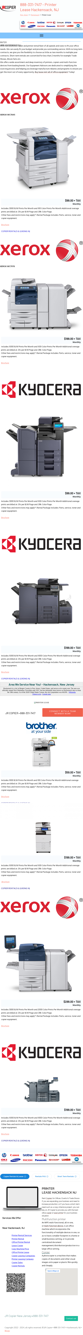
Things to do (36, 694)
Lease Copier (17, 1245)
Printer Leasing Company (23, 1259)
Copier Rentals (18, 1266)
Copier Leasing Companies (23, 1256)
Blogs (7, 1331)
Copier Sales (17, 1262)
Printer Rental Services (22, 1235)
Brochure (5, 225)
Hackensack (35, 15)
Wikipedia (72, 692)
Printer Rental (18, 1239)
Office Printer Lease (20, 1252)
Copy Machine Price (20, 1249)
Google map (46, 694)
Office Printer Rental (21, 1242)
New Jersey (24, 15)
